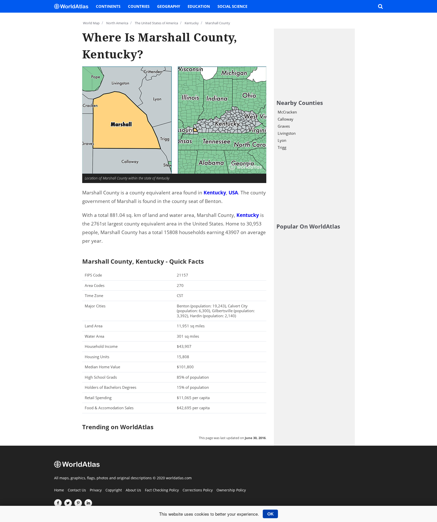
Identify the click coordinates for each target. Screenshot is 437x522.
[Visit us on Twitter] (68, 503)
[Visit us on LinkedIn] (88, 503)
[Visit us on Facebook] (58, 503)
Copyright (113, 490)
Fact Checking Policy (162, 490)
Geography (168, 6)
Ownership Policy (231, 490)
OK (270, 514)
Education (199, 6)
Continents (108, 6)
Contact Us (77, 490)
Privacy (96, 490)
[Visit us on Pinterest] (78, 503)
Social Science (232, 6)
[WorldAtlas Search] (380, 6)
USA (233, 192)
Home (59, 490)
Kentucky (215, 192)
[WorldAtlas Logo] (73, 6)
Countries (138, 6)
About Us (133, 490)
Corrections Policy (198, 490)
